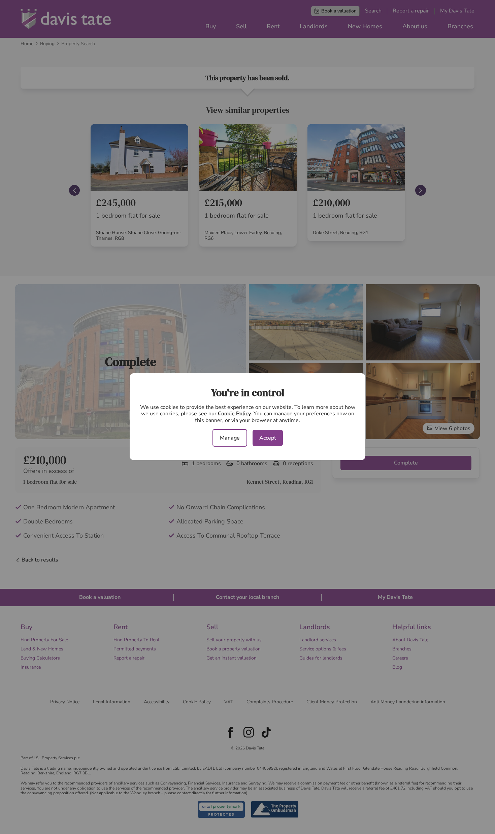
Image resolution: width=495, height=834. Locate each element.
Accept (267, 438)
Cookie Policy (234, 413)
